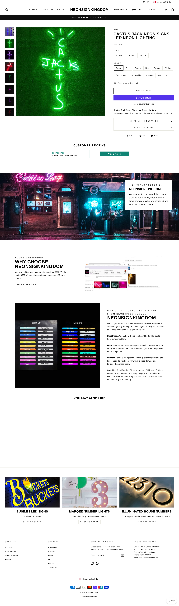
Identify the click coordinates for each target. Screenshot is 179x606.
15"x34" (131, 55)
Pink (128, 68)
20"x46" (143, 55)
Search (51, 563)
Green (118, 68)
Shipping (51, 551)
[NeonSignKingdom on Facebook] (97, 563)
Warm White (136, 75)
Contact (151, 9)
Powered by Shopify (89, 596)
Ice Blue (150, 75)
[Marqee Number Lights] (89, 492)
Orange (157, 68)
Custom (47, 9)
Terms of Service (11, 555)
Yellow (168, 68)
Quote (136, 9)
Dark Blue (162, 75)
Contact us (52, 567)
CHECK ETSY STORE (25, 284)
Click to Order (32, 522)
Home (33, 9)
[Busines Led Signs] (32, 492)
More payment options (144, 104)
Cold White (121, 75)
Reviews (120, 9)
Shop (61, 9)
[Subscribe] (122, 555)
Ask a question (144, 127)
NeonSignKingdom (89, 10)
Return (50, 555)
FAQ (49, 559)
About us (8, 547)
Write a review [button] (114, 154)
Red (147, 68)
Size (116, 50)
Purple (138, 68)
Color (117, 63)
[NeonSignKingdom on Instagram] (92, 563)
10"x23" (119, 55)
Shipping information (144, 121)
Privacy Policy (10, 551)
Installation (52, 547)
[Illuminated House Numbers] (146, 492)
